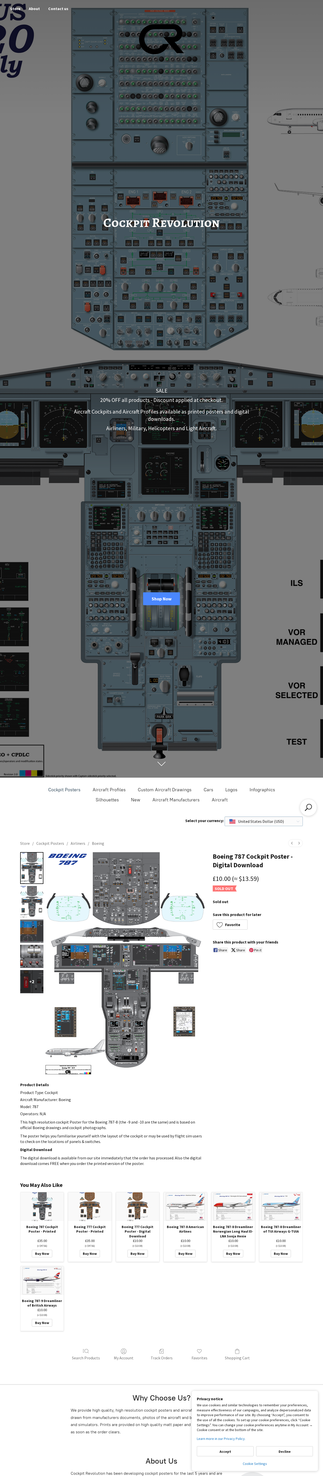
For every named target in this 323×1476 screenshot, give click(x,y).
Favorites (199, 1357)
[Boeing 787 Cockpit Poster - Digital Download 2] (31, 931)
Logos (231, 790)
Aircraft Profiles (109, 790)
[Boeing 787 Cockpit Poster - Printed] (42, 1206)
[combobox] (264, 821)
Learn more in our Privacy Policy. (221, 1438)
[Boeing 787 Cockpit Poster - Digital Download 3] (31, 956)
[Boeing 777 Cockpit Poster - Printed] (89, 1206)
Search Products (86, 1357)
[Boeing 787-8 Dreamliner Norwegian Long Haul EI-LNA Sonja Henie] (233, 1206)
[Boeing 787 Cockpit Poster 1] (31, 902)
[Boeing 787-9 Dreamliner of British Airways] (42, 1280)
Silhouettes (107, 800)
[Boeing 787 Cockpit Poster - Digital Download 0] (31, 868)
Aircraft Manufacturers (176, 800)
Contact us (58, 8)
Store (15, 8)
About (34, 8)
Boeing (98, 843)
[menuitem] (291, 843)
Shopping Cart (237, 1357)
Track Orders (162, 1357)
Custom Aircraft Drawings (165, 790)
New (135, 800)
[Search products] (308, 807)
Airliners (78, 843)
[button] (230, 925)
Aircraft (220, 800)
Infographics (262, 790)
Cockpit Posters (64, 790)
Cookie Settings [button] (255, 1463)
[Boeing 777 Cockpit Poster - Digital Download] (137, 1206)
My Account (123, 1357)
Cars (208, 790)
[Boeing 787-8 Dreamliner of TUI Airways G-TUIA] (281, 1206)
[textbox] (256, 821)
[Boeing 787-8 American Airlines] (185, 1206)
